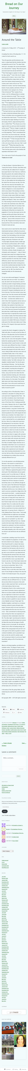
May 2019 (4, 894)
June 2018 (4, 914)
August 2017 (4, 932)
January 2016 (4, 965)
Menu (14, 15)
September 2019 (5, 887)
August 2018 (4, 910)
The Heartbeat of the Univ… (17, 829)
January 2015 (4, 986)
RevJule (7, 829)
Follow (3, 788)
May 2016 (4, 959)
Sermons (14, 722)
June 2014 (4, 999)
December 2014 (5, 988)
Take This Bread (20, 731)
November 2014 (5, 990)
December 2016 (5, 947)
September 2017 (5, 930)
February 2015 (5, 984)
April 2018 (4, 918)
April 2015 (4, 981)
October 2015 (5, 970)
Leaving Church (13, 728)
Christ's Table (20, 726)
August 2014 (4, 995)
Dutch (8, 728)
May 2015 (4, 979)
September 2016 (5, 952)
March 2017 (4, 941)
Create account (5, 860)
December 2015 (5, 966)
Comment (21, 768)
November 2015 (5, 968)
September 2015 (5, 972)
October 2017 (5, 928)
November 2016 (5, 948)
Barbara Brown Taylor (12, 726)
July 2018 (4, 912)
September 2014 (5, 993)
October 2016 (5, 950)
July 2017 (4, 934)
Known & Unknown (6, 792)
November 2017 (5, 927)
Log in (3, 862)
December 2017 (5, 925)
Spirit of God (20, 729)
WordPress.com (5, 867)
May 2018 (4, 916)
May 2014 (4, 1001)
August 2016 (4, 954)
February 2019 (5, 900)
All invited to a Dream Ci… (17, 825)
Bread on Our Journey (14, 6)
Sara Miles (7, 729)
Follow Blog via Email (6, 797)
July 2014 (4, 997)
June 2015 (4, 977)
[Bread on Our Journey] (8, 1053)
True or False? (15, 840)
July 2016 (4, 956)
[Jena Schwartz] (8, 1028)
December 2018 (5, 903)
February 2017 (5, 943)
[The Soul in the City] (8, 1041)
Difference (4, 728)
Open (24, 743)
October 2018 (5, 907)
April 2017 (4, 939)
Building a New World (6, 790)
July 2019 (4, 891)
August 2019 (4, 889)
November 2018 (5, 905)
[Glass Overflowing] (20, 1041)
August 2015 (4, 974)
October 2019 (5, 885)
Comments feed (5, 865)
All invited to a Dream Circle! (8, 785)
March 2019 (4, 898)
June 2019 (4, 892)
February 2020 (5, 878)
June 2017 (4, 936)
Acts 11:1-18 (18, 724)
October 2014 (5, 992)
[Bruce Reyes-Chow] (20, 1053)
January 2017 (4, 945)
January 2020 (4, 880)
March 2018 (4, 919)
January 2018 (4, 923)
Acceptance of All (12, 724)
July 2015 (4, 975)
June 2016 (4, 957)
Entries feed (4, 864)
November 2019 (5, 883)
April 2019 (4, 896)
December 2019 (5, 882)
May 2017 (4, 938)
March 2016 (4, 961)
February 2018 (5, 921)
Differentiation (5, 787)
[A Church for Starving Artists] (20, 1028)
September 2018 (5, 909)
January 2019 (4, 901)
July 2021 (4, 876)
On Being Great (15, 837)
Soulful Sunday (13, 729)
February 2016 (5, 963)
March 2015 (4, 983)
